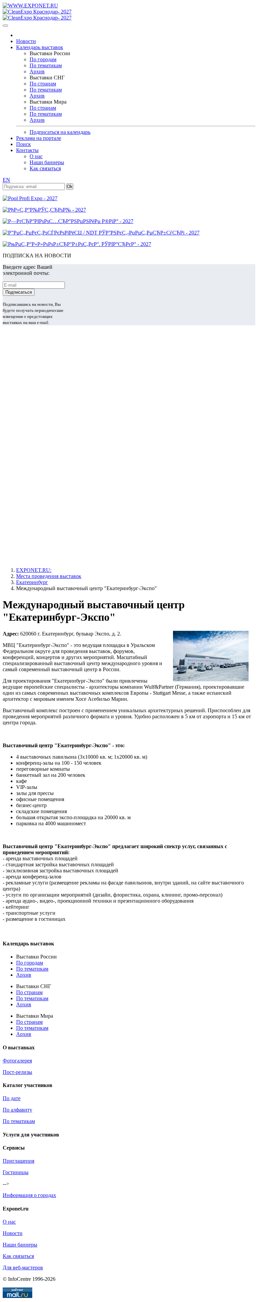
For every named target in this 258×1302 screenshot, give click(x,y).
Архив (37, 71)
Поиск (23, 144)
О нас (36, 156)
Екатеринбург (32, 582)
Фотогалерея (17, 1060)
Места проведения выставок (48, 576)
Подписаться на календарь (60, 132)
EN (6, 180)
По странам (43, 83)
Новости (26, 41)
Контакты (27, 150)
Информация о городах (29, 1195)
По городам (43, 59)
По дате (11, 1098)
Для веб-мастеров (23, 1267)
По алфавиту (17, 1110)
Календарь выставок (39, 47)
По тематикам (46, 65)
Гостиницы (16, 1172)
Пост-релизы (17, 1072)
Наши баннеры (47, 162)
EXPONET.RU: (33, 570)
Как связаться (45, 168)
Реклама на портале (38, 138)
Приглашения (18, 1161)
